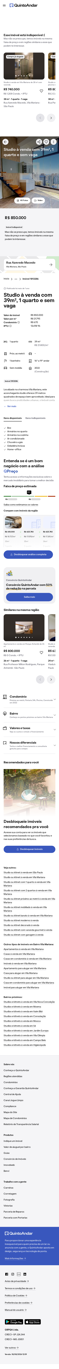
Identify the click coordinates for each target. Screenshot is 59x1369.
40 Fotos (24, 200)
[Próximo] (51, 118)
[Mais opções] (54, 142)
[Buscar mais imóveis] (5, 142)
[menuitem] (9, 279)
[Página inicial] (24, 5)
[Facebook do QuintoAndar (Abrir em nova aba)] (6, 1274)
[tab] (13, 418)
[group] (24, 81)
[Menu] (4, 5)
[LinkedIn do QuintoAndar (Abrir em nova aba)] (25, 1274)
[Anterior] (40, 118)
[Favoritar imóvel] (46, 142)
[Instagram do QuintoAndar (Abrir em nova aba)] (13, 1274)
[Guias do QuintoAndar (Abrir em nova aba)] (19, 1274)
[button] (29, 699)
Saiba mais (29, 597)
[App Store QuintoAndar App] (33, 1322)
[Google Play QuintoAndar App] (14, 1322)
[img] (24, 66)
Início (6, 279)
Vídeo (40, 200)
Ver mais (11, 406)
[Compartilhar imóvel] (39, 142)
